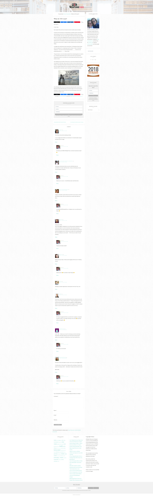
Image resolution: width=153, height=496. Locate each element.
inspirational (75, 96)
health (61, 446)
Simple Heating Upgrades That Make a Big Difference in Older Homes (76, 448)
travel (61, 457)
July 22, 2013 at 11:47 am (63, 220)
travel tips (56, 459)
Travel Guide (64, 457)
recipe (62, 453)
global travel (57, 446)
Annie (71, 96)
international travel (63, 450)
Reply (56, 142)
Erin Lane (61, 254)
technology (56, 457)
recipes (65, 453)
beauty (57, 440)
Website (55, 419)
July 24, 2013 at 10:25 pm (64, 268)
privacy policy (90, 44)
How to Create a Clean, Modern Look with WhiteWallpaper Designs (76, 475)
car (61, 440)
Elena (60, 281)
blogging (59, 440)
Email (55, 415)
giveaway (55, 446)
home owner (57, 450)
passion (78, 96)
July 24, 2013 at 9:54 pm (64, 176)
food (65, 444)
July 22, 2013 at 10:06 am (63, 190)
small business (62, 455)
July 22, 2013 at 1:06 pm (63, 255)
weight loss (59, 459)
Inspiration (61, 96)
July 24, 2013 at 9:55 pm (64, 241)
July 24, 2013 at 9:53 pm (64, 146)
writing (81, 96)
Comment (56, 396)
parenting (55, 453)
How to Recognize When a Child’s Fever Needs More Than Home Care (76, 462)
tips (59, 457)
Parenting (64, 96)
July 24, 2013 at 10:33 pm (64, 344)
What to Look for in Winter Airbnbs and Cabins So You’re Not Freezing (76, 453)
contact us (90, 42)
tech (64, 455)
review (55, 455)
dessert (57, 442)
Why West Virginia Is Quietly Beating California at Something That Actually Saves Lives (76, 467)
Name (55, 410)
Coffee (64, 440)
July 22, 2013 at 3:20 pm (63, 282)
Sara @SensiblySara (63, 357)
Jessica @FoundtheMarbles (64, 189)
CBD (62, 440)
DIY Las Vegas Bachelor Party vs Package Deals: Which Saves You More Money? (76, 458)
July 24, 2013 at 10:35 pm (64, 376)
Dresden (61, 219)
